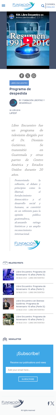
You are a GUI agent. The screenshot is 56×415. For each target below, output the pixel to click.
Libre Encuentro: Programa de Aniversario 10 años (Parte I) (31, 318)
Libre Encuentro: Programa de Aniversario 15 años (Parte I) (31, 288)
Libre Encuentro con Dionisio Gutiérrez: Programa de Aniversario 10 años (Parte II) (30, 303)
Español (51, 4)
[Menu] (5, 5)
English (51, 7)
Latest (13, 113)
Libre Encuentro (19, 83)
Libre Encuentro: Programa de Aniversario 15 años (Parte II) (31, 273)
